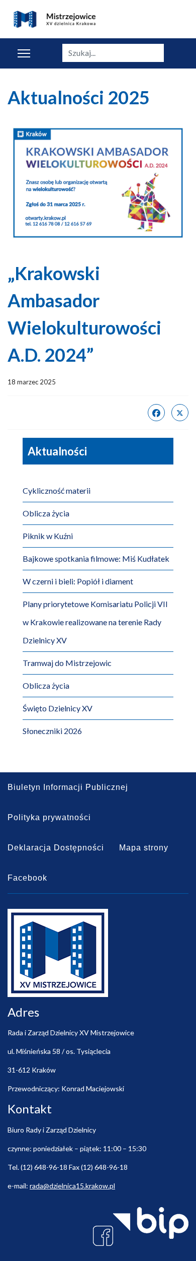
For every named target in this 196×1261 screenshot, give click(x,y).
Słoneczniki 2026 (52, 731)
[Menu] (24, 53)
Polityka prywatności (49, 817)
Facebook (27, 878)
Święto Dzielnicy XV (57, 708)
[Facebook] (156, 412)
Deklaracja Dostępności (56, 847)
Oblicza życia (46, 513)
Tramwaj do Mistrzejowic (67, 663)
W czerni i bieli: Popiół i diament (78, 581)
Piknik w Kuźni (48, 536)
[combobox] (113, 52)
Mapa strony (143, 847)
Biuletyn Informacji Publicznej (68, 787)
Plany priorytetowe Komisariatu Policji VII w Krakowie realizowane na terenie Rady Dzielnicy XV (95, 622)
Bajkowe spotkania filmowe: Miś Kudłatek (96, 558)
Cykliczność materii (56, 490)
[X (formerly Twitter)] (179, 412)
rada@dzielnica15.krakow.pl (72, 1185)
